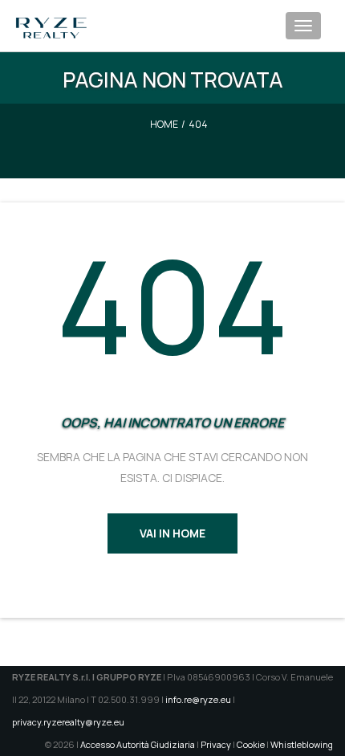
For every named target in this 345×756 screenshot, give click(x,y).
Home (164, 124)
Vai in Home (172, 533)
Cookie (251, 744)
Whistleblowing (301, 744)
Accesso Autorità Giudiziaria (137, 744)
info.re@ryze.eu (198, 699)
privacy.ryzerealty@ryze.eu (68, 722)
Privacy (216, 744)
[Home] (51, 20)
